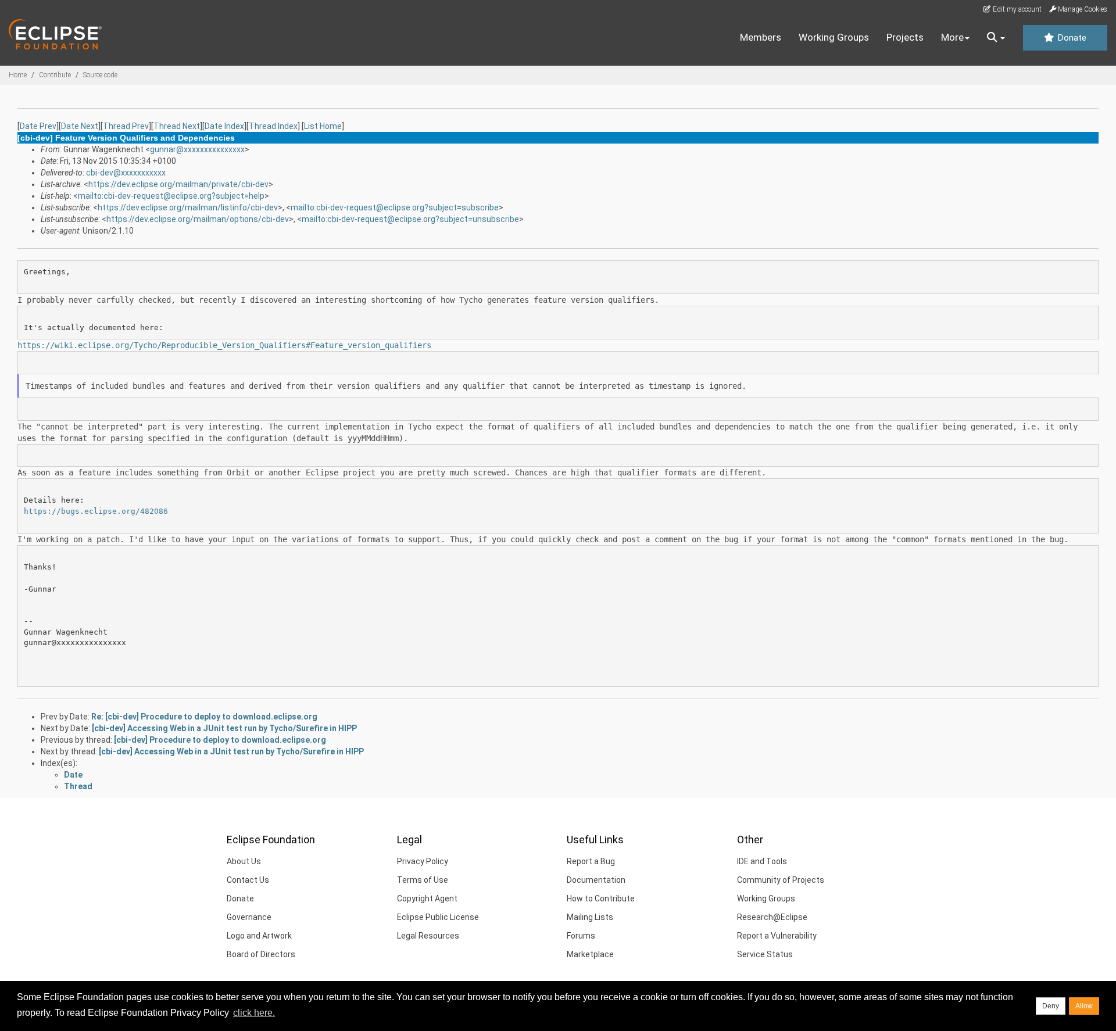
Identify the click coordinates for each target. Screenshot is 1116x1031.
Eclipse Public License (438, 917)
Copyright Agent (427, 898)
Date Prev (38, 126)
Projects (905, 37)
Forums (581, 935)
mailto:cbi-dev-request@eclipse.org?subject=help (171, 196)
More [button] (952, 37)
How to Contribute (601, 898)
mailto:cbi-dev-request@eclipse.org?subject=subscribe (395, 207)
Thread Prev (126, 126)
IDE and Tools (762, 861)
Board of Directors (261, 954)
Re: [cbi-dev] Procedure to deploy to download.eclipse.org (204, 716)
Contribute (55, 75)
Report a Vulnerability (777, 935)
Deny (1050, 1006)
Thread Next (176, 126)
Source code (100, 75)
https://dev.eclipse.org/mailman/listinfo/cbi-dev (188, 207)
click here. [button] (254, 1013)
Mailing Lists (590, 917)
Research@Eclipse (772, 917)
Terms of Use (422, 880)
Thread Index (273, 126)
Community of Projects (780, 880)
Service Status (765, 954)
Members (760, 37)
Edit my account (1016, 9)
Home (18, 75)
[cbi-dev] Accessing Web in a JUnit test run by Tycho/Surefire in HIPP (224, 728)
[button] (996, 37)
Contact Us (248, 880)
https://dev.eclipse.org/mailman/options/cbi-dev (197, 219)
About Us (244, 861)
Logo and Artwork (259, 935)
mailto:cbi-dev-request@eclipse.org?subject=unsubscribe (410, 219)
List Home (323, 126)
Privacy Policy (422, 861)
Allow (1084, 1006)
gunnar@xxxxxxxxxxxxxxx (197, 149)
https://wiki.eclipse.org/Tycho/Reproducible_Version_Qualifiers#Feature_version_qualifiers (224, 345)
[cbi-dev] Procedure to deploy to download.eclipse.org (220, 739)
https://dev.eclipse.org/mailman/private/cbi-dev (178, 184)
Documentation (596, 880)
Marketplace (590, 954)
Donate (1070, 38)
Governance (249, 917)
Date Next (79, 126)
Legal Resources (428, 935)
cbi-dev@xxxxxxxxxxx (126, 172)
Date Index (224, 126)
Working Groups (834, 37)
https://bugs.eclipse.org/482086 (96, 511)
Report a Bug (591, 861)
